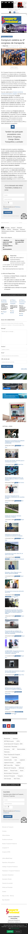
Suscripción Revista (6, 879)
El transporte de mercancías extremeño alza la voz (14, 591)
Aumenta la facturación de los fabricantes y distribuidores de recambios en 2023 (14, 497)
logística (4, 229)
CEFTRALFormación (9, 741)
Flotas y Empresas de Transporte (13, 301)
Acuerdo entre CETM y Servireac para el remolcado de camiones (14, 461)
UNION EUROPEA (18, 691)
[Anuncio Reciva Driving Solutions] (15, 376)
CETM (16, 464)
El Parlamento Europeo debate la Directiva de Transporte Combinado (13, 688)
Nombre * (3, 346)
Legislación (22, 760)
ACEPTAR (10, 931)
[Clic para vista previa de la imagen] (14, 56)
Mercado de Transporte (7, 827)
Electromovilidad (21, 749)
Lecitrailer (4, 233)
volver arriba (24, 369)
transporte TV (5, 847)
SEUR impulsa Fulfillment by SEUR (13, 307)
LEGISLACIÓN (17, 445)
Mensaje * (3, 328)
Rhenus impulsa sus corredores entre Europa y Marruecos (23, 308)
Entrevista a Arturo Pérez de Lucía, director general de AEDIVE (13, 573)
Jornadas (7, 227)
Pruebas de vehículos (7, 839)
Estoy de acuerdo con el (11, 207)
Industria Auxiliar (8, 760)
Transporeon (15, 229)
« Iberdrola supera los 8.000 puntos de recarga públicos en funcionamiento (7, 244)
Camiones (23, 229)
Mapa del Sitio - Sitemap (8, 895)
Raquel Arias (5, 46)
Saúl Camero (21, 482)
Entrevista (17, 576)
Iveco (15, 760)
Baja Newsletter (6, 900)
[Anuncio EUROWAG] (15, 386)
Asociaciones (7, 738)
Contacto (16, 10)
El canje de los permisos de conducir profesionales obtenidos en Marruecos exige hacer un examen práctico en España (14, 611)
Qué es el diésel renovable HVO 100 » (19, 242)
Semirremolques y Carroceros (8, 231)
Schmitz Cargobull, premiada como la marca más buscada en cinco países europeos (14, 708)
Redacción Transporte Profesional (17, 559)
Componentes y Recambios (10, 746)
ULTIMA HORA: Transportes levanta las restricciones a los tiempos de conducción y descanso (14, 652)
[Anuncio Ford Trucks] (14, 4)
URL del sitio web (5, 359)
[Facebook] (4, 726)
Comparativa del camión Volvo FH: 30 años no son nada (14, 554)
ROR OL (9, 229)
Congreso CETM (6, 852)
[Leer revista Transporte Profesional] (15, 412)
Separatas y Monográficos (8, 862)
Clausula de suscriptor (7, 883)
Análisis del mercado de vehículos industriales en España (13, 516)
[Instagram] (13, 726)
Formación (6, 757)
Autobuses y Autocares (21, 231)
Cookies (4, 891)
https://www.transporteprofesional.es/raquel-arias (13, 269)
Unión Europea (7, 778)
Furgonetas (14, 757)
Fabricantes (7, 752)
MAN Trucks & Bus (8, 765)
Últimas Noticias (6, 835)
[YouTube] (8, 726)
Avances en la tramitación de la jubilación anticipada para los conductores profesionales (14, 442)
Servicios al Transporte (6, 36)
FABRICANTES (17, 519)
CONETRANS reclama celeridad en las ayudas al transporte (4, 306)
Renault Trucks (13, 770)
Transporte (20, 227)
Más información (15, 928)
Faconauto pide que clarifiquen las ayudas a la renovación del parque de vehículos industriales (14, 632)
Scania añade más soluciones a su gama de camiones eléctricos (14, 671)
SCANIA (16, 482)
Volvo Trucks (17, 778)
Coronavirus (7, 749)
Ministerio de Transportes (10, 768)
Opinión (6, 770)
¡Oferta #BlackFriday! (7, 858)
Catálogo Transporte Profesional (10, 866)
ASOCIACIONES (18, 500)
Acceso (11, 10)
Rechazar (18, 931)
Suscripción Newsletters (8, 875)
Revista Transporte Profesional (9, 843)
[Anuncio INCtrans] (14, 24)
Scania (21, 770)
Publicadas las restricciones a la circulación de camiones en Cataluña (13, 535)
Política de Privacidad (7, 887)
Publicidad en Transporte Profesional (11, 870)
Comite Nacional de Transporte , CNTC (13, 744)
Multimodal (21, 768)
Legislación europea (9, 762)
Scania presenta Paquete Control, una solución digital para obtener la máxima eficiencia (14, 479)
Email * (3, 352)
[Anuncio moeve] (15, 395)
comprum (13, 227)
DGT (13, 749)
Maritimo (17, 765)
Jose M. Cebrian (14, 596)
